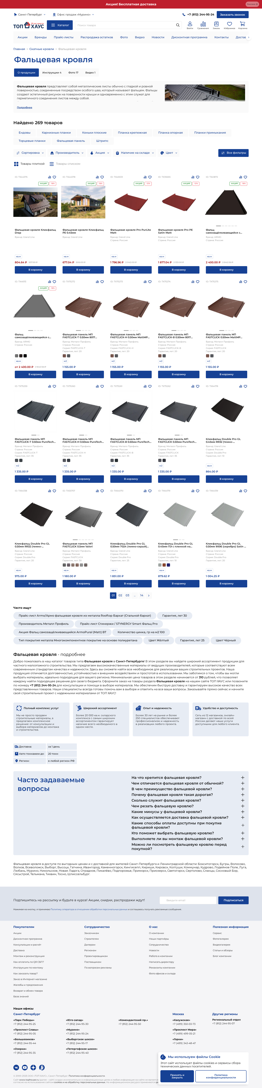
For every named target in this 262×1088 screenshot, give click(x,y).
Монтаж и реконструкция (29, 956)
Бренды (41, 37)
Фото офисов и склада (162, 973)
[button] (30, 330)
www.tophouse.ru (29, 1079)
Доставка (19, 950)
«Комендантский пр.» (133, 1020)
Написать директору (161, 961)
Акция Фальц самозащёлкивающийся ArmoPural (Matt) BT (62, 632)
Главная (19, 49)
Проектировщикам (96, 956)
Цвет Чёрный (226, 640)
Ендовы (24, 132)
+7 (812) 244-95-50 (130, 1024)
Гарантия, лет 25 (192, 640)
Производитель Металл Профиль (44, 623)
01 (113, 595)
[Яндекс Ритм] (42, 1067)
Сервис (217, 933)
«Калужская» (181, 1020)
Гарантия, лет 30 (174, 615)
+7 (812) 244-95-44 (24, 1043)
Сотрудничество (159, 944)
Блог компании (222, 956)
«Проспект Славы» (25, 1029)
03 (127, 595)
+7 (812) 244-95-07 (223, 1023)
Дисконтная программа (189, 37)
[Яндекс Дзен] (33, 1067)
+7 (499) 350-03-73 (184, 1024)
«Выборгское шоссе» (80, 1039)
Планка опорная (170, 132)
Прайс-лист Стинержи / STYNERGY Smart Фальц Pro (119, 623)
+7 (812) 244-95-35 (24, 1052)
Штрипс (102, 140)
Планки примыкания (210, 132)
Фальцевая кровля (72, 49)
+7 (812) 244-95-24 (77, 1033)
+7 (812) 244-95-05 (24, 1033)
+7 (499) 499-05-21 (184, 1033)
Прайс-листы (63, 37)
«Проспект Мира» (184, 1029)
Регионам (90, 950)
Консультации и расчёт (27, 944)
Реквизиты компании (162, 967)
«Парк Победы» (23, 1020)
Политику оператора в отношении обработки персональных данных (89, 909)
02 (120, 595)
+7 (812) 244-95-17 (77, 1043)
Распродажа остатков (97, 37)
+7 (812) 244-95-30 (77, 1024)
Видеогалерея (221, 944)
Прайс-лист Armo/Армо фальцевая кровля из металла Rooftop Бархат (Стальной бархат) (85, 615)
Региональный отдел (226, 1019)
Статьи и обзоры (223, 950)
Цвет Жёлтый (159, 640)
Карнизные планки (56, 132)
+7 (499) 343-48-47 (184, 1043)
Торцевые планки (32, 140)
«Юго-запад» (74, 1020)
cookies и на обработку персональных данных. (80, 1082)
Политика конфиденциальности (87, 1075)
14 (141, 595)
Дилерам (89, 944)
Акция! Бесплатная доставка (131, 4)
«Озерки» (20, 1048)
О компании (156, 933)
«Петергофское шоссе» (81, 1048)
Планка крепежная (132, 132)
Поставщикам (92, 961)
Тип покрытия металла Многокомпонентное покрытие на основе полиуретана (78, 640)
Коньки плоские (94, 132)
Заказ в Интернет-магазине (30, 979)
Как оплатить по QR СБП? (28, 961)
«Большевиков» (24, 1039)
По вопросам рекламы (98, 967)
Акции (22, 37)
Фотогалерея (221, 938)
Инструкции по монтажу (28, 967)
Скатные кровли (41, 49)
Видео (140, 37)
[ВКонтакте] (16, 1067)
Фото (124, 37)
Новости (158, 37)
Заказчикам (91, 933)
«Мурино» (73, 1029)
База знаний (21, 996)
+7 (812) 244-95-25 (24, 1024)
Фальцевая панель (71, 140)
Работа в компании (161, 956)
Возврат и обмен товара (28, 990)
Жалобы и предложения (28, 984)
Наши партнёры (159, 938)
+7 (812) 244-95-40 (77, 1052)
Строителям (91, 938)
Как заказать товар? (25, 973)
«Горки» (178, 1039)
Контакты (221, 37)
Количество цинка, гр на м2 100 (141, 632)
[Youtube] (25, 1067)
